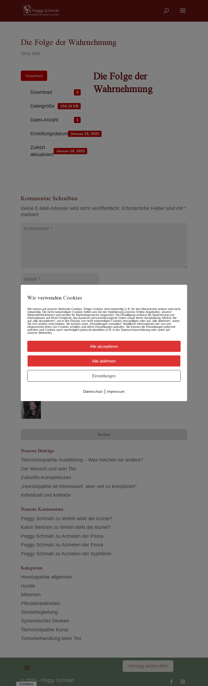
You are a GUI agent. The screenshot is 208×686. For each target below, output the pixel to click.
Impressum (116, 392)
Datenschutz (93, 392)
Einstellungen (104, 376)
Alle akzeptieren (104, 346)
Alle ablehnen (104, 361)
